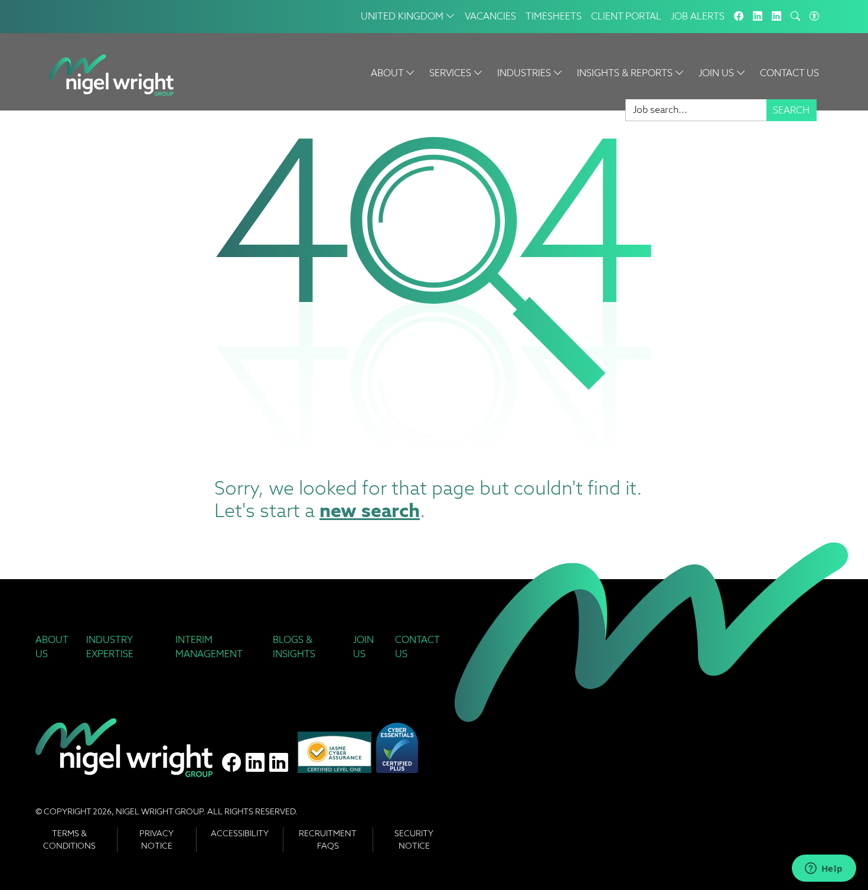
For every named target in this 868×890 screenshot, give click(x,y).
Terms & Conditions (69, 839)
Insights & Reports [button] (626, 73)
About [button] (388, 73)
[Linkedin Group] (757, 16)
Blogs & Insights (294, 647)
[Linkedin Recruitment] (776, 16)
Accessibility (240, 833)
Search (791, 110)
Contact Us (789, 73)
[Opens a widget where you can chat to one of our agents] (823, 869)
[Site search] (795, 16)
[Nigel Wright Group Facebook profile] (231, 763)
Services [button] (451, 73)
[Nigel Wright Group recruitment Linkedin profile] (255, 763)
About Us (51, 647)
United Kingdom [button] (403, 16)
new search (369, 510)
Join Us (363, 647)
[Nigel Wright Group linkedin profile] (278, 763)
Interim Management (209, 647)
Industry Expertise (109, 647)
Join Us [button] (717, 73)
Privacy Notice (156, 839)
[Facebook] (738, 16)
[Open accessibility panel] (814, 16)
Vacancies (490, 16)
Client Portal (626, 16)
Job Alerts (698, 16)
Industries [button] (525, 73)
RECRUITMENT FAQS (328, 839)
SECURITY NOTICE (413, 839)
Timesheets (554, 16)
